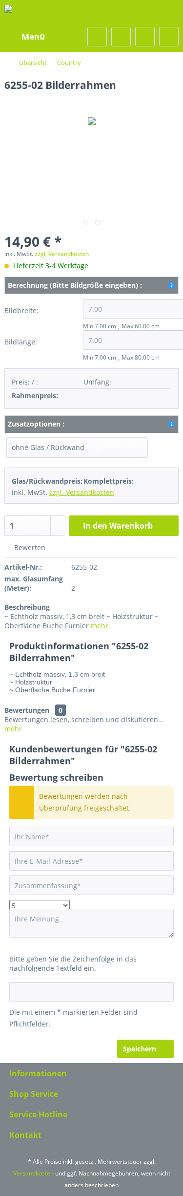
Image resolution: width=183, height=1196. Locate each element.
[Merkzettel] (121, 36)
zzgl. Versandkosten (62, 254)
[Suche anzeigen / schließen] (97, 36)
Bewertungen (26, 710)
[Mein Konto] (145, 36)
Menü (33, 36)
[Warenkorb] (169, 36)
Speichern (139, 1048)
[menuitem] (27, 36)
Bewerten (28, 547)
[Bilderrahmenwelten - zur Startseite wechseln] (47, 13)
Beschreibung (27, 607)
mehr (99, 625)
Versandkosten (33, 1173)
